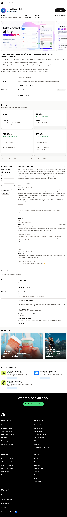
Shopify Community (7, 465)
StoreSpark (38, 17)
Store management (7, 444)
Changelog (29, 300)
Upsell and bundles (40, 434)
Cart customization (24, 89)
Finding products (6, 428)
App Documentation (24, 287)
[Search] (61, 3)
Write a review (6, 190)
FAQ (19, 282)
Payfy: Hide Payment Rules (14, 371)
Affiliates (37, 475)
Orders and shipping (7, 434)
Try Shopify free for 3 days (33, 404)
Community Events (7, 468)
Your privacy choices (8, 512)
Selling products (6, 431)
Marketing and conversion (9, 441)
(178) (29, 17)
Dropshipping (38, 425)
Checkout (21, 85)
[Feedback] (64, 166)
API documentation (7, 462)
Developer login (6, 494)
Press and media (39, 468)
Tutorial (20, 285)
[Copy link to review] (31, 183)
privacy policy (31, 306)
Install (60, 10)
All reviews (5, 193)
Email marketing (39, 437)
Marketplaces (38, 428)
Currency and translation (42, 447)
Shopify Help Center (7, 458)
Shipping (36, 444)
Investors (37, 465)
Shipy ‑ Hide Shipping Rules (14, 381)
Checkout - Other (23, 95)
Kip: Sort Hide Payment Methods (48, 371)
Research (4, 475)
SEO (35, 441)
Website (20, 294)
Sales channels (6, 425)
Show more (20, 204)
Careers (36, 462)
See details (21, 323)
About (36, 458)
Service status (38, 481)
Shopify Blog (5, 471)
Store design (5, 437)
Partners (36, 471)
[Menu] (65, 3)
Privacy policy (22, 280)
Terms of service (6, 499)
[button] (17, 375)
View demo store (60, 15)
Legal (35, 478)
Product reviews (39, 431)
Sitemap (3, 507)
